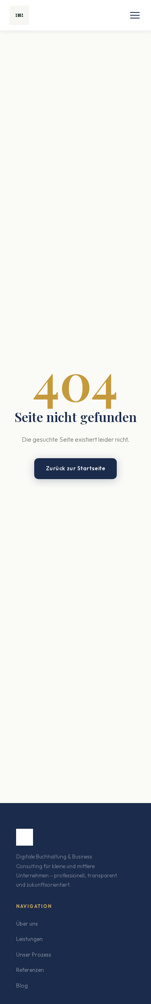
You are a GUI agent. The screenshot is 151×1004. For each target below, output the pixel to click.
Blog (22, 985)
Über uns (27, 923)
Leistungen (29, 939)
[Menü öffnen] (134, 15)
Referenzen (30, 970)
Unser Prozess (33, 954)
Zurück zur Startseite (75, 468)
